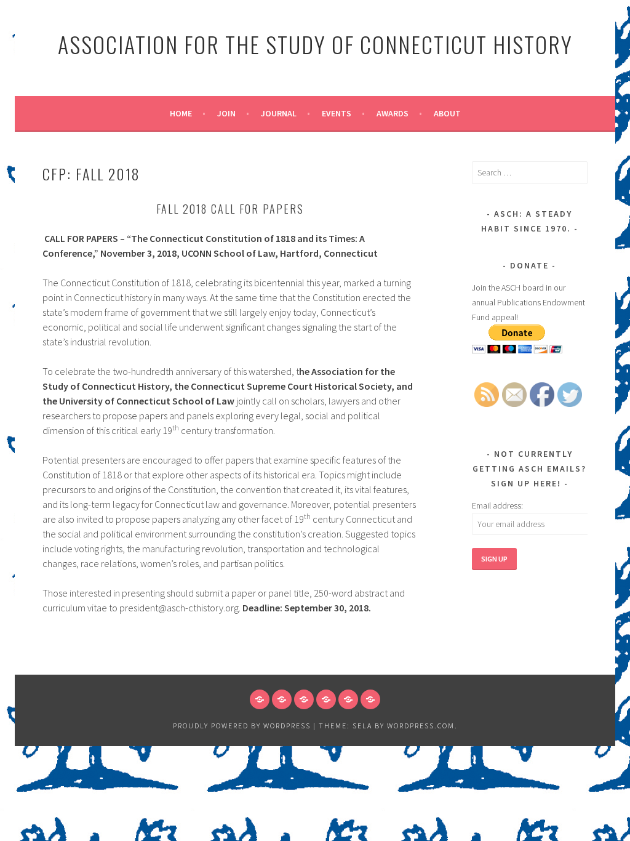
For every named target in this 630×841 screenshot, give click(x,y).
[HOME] (259, 699)
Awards (393, 113)
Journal (279, 113)
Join (226, 113)
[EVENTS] (326, 699)
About (447, 113)
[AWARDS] (348, 699)
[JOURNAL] (304, 699)
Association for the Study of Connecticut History (315, 44)
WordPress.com (421, 725)
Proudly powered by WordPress (242, 725)
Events (336, 113)
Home (181, 113)
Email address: (497, 505)
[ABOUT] (370, 699)
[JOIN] (282, 699)
